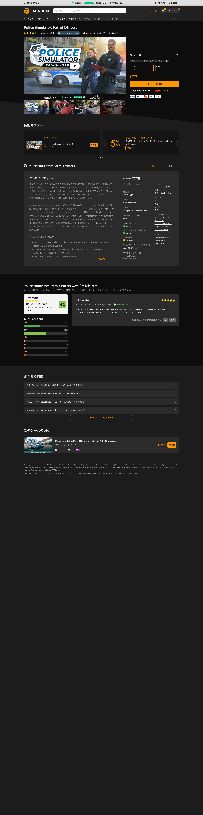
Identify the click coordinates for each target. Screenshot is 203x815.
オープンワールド (162, 218)
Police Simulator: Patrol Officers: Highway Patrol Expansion (86, 440)
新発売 (87, 19)
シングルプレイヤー (163, 223)
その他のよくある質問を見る (101, 417)
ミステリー (99, 19)
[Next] (182, 142)
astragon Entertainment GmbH (135, 210)
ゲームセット (58, 19)
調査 (156, 204)
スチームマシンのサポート (134, 230)
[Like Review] (165, 320)
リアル (157, 207)
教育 (156, 210)
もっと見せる (100, 259)
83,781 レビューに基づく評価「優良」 (110, 3)
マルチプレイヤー (162, 227)
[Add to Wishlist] (177, 55)
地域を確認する (164, 91)
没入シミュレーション (156, 61)
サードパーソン (161, 229)
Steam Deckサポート (131, 223)
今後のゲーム (75, 19)
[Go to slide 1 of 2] (100, 157)
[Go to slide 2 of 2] (103, 157)
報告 (172, 320)
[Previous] (20, 142)
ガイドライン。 (125, 290)
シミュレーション (136, 61)
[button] (32, 3)
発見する (27, 19)
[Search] (123, 10)
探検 (145, 61)
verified (129, 226)
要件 (171, 166)
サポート (175, 19)
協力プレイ (159, 220)
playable (129, 240)
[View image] (36, 107)
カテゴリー (42, 19)
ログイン (154, 11)
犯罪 (167, 61)
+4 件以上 (133, 218)
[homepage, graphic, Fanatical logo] (37, 11)
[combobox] (101, 10)
